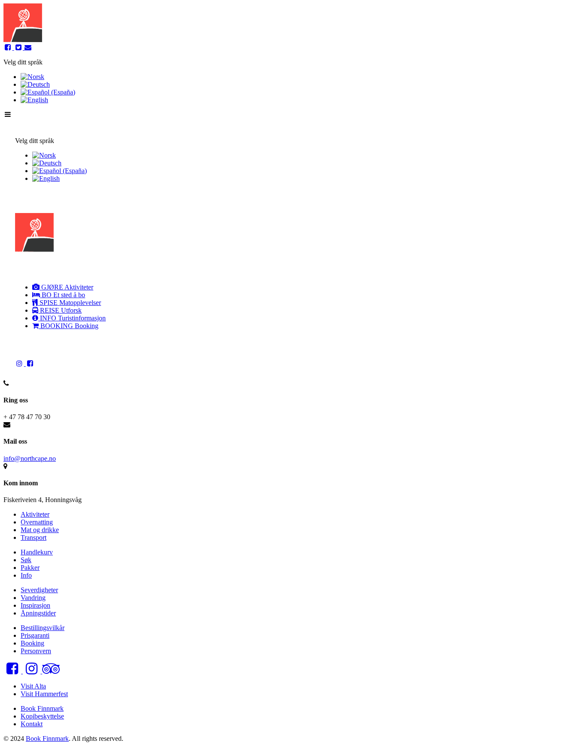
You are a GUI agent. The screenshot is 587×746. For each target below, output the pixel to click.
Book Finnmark (47, 738)
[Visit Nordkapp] (22, 39)
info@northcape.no (29, 458)
